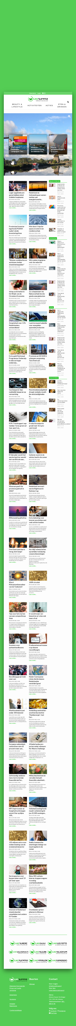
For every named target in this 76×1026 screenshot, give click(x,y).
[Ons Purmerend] (57, 960)
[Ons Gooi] (38, 943)
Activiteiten (35, 105)
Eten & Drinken (62, 105)
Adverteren (32, 93)
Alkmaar (32, 984)
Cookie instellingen (16, 1010)
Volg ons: (53, 1008)
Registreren (13, 1006)
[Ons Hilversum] (57, 952)
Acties (49, 105)
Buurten (33, 979)
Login (39, 93)
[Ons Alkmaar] (18, 960)
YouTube (54, 1013)
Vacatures (13, 999)
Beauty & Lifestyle (17, 105)
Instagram (62, 1011)
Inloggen (12, 1004)
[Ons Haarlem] (38, 960)
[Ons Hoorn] (38, 952)
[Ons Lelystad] (57, 943)
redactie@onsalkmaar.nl (56, 990)
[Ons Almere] (18, 943)
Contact (53, 979)
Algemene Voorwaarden (17, 986)
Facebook (53, 1011)
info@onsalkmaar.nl (55, 986)
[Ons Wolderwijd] (18, 952)
